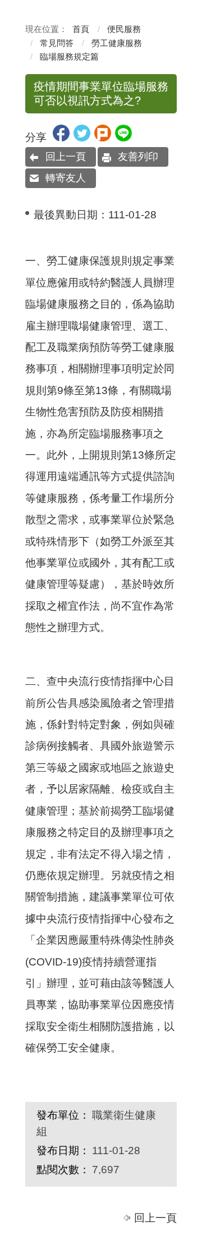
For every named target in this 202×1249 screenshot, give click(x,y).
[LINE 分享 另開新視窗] (123, 138)
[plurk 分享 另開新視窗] (102, 138)
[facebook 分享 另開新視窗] (61, 138)
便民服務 (124, 29)
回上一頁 (65, 156)
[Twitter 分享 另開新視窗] (82, 138)
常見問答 (57, 43)
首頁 (80, 29)
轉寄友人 (65, 178)
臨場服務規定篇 (69, 56)
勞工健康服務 (116, 43)
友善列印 (138, 156)
